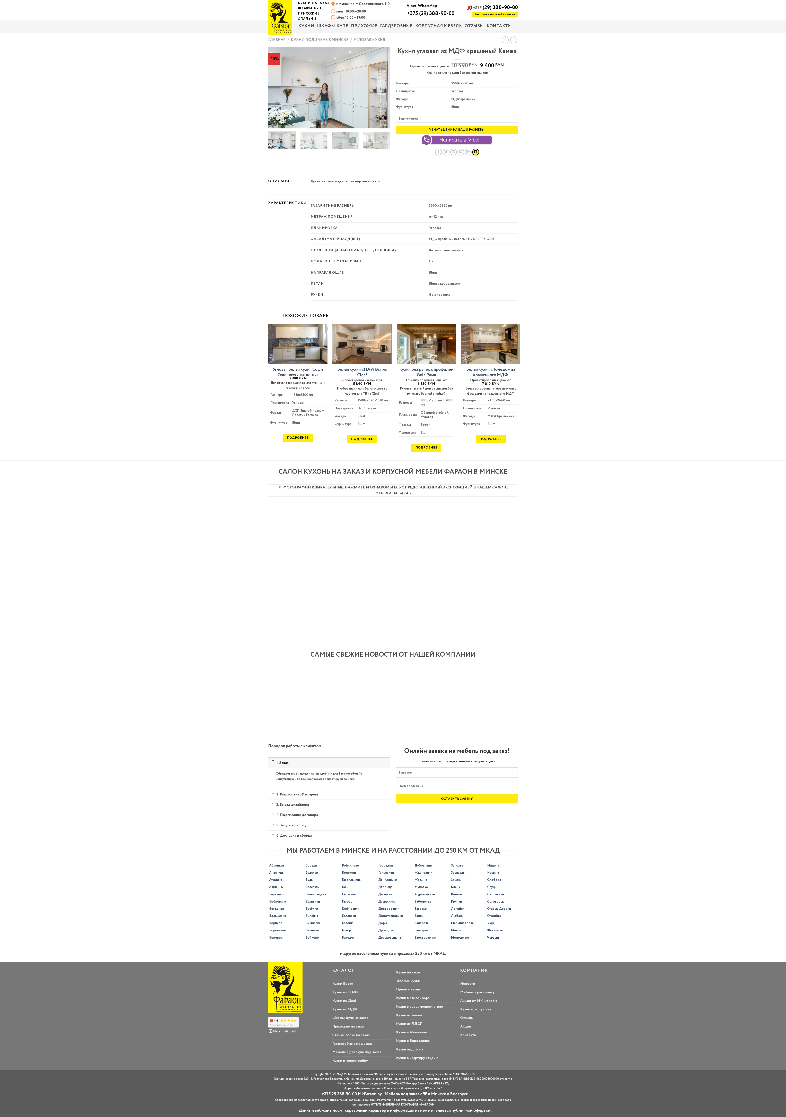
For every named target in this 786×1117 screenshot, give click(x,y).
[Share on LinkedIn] (475, 152)
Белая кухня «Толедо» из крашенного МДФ (490, 372)
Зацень (456, 880)
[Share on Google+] (468, 152)
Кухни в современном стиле (419, 1006)
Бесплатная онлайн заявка (495, 14)
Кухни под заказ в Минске (319, 40)
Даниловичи (387, 880)
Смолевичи (495, 894)
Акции (465, 1026)
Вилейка (312, 916)
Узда (491, 923)
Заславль (458, 872)
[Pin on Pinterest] (460, 152)
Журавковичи (424, 894)
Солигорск (495, 901)
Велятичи (313, 901)
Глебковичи (350, 908)
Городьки (385, 865)
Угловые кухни (408, 981)
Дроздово (386, 930)
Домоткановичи (390, 916)
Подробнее (298, 437)
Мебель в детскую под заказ (356, 1052)
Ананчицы (276, 872)
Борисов (275, 923)
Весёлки (312, 908)
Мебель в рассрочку (477, 992)
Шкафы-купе (332, 26)
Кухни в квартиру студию (417, 1058)
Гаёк (345, 887)
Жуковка (421, 887)
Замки (418, 916)
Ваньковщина (316, 894)
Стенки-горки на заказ (351, 1035)
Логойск (457, 908)
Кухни (306, 26)
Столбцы (494, 916)
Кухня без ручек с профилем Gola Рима (426, 372)
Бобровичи (277, 901)
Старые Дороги (499, 908)
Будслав (312, 872)
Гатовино (349, 894)
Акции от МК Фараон (478, 1001)
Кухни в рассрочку (475, 1009)
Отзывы (474, 26)
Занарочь (421, 923)
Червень (493, 937)
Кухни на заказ (408, 972)
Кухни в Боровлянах (413, 1040)
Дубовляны (423, 865)
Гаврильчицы (351, 880)
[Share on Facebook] (438, 152)
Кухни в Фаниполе (411, 1032)
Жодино (420, 880)
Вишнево (312, 930)
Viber (411, 6)
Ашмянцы (276, 887)
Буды (309, 880)
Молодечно (460, 937)
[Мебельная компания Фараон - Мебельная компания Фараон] (280, 17)
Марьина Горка (462, 923)
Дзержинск (386, 901)
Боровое (275, 937)
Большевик (277, 916)
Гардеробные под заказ (352, 1043)
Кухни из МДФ (344, 1009)
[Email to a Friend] (453, 152)
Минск (456, 930)
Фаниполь (495, 930)
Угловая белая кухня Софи (298, 369)
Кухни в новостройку (350, 1060)
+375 (495, 8)
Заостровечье (425, 937)
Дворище (385, 887)
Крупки (456, 901)
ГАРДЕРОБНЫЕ (396, 26)
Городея (348, 937)
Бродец (311, 865)
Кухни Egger (342, 983)
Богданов (276, 908)
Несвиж (493, 872)
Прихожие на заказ (348, 1026)
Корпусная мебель (438, 26)
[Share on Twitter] (446, 152)
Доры (382, 923)
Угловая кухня (369, 40)
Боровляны (277, 930)
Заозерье (421, 930)
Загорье (420, 908)
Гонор (346, 930)
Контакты (499, 26)
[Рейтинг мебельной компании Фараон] (283, 1022)
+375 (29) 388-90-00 (430, 13)
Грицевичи (386, 872)
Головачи (349, 916)
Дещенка (385, 894)
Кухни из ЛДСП (409, 1023)
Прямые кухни (408, 989)
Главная (277, 40)
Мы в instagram (284, 1031)
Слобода (494, 880)
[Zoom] (274, 123)
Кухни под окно (409, 1049)
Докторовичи (388, 908)
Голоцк (347, 923)
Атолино (276, 880)
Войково (312, 937)
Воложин (349, 872)
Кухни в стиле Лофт (413, 998)
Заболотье (422, 901)
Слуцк (491, 887)
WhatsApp (427, 6)
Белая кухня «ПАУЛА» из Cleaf (362, 372)
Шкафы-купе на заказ (350, 1018)
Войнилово (350, 865)
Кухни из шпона (409, 1015)
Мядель (493, 865)
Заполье (457, 865)
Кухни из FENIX (345, 992)
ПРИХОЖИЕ (364, 26)
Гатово (347, 901)
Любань (457, 916)
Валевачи (313, 887)
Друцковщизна (389, 937)
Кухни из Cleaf (344, 1001)
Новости (467, 983)
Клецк (455, 887)
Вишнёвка (313, 923)
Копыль (457, 894)
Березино (276, 894)
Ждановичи (423, 872)
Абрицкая (276, 865)
